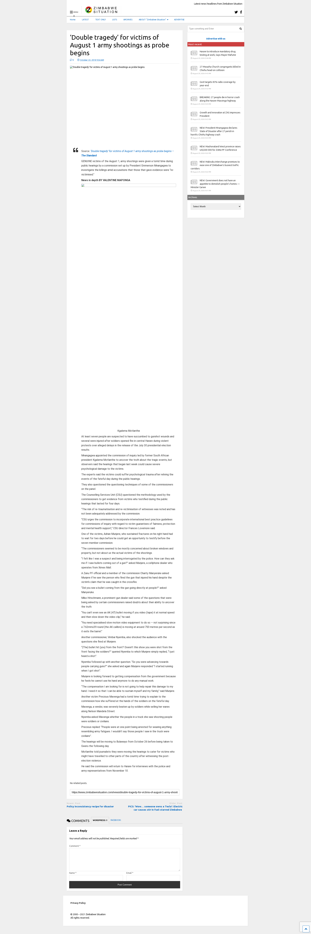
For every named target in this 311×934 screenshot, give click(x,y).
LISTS (114, 20)
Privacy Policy (78, 903)
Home (72, 20)
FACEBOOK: (116, 820)
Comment (75, 846)
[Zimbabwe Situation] (101, 12)
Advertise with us (215, 38)
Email (129, 873)
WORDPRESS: (100, 820)
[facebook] (241, 12)
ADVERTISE (179, 20)
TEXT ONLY (100, 20)
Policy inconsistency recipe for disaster (90, 806)
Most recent (195, 44)
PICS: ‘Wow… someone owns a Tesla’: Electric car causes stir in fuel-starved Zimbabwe (155, 808)
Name (72, 873)
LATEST (85, 20)
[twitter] (236, 12)
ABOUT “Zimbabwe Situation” (152, 20)
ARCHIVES (127, 20)
